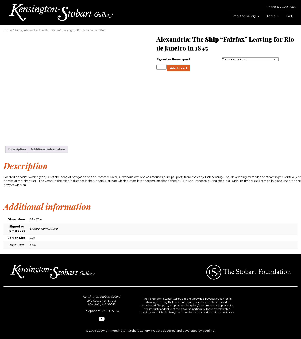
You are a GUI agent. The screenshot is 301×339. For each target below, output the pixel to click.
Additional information (48, 149)
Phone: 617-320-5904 (281, 7)
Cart (289, 16)
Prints (18, 30)
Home (7, 30)
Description (17, 149)
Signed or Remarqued (173, 59)
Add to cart (178, 68)
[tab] (17, 149)
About (271, 16)
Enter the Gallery (243, 16)
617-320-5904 (110, 311)
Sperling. (209, 330)
